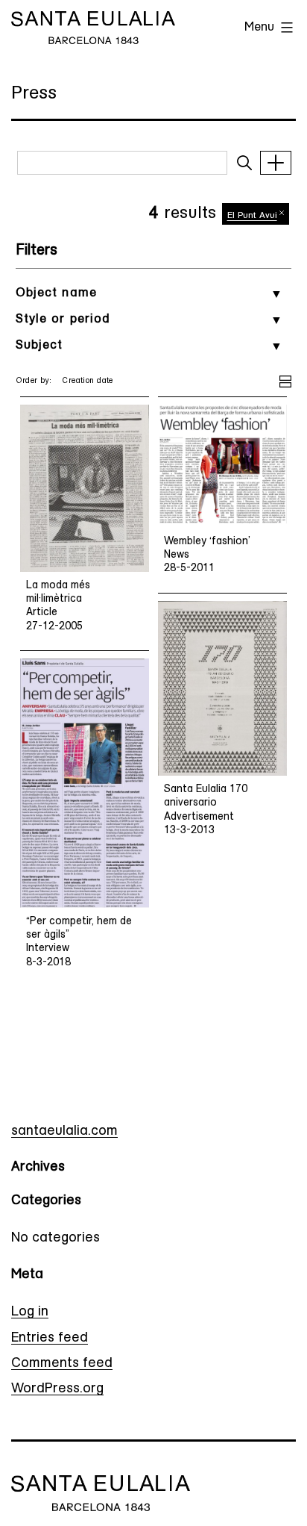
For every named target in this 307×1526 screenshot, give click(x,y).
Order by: (34, 381)
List (285, 379)
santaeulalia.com (64, 1132)
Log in (29, 1312)
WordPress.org (57, 1389)
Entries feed (49, 1338)
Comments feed (62, 1364)
